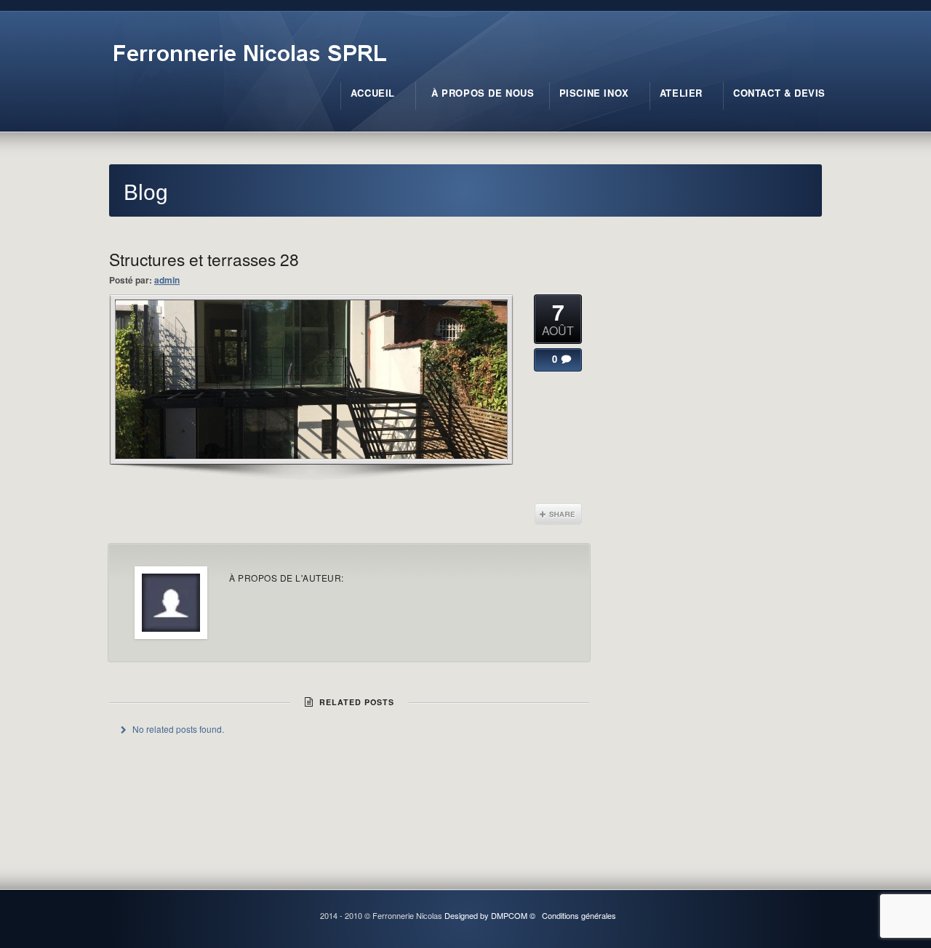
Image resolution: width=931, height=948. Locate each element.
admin (167, 279)
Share (558, 514)
